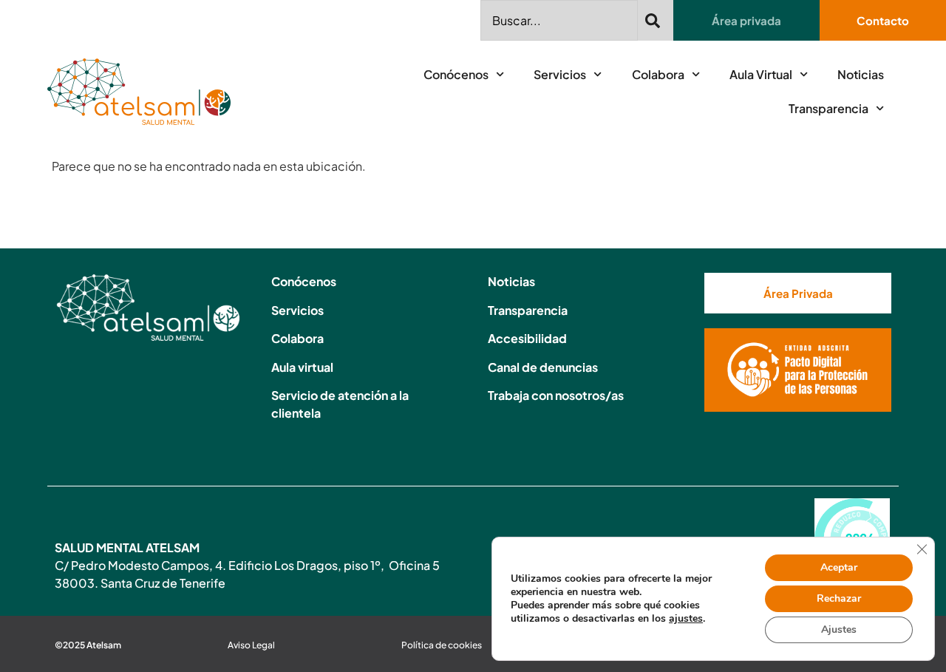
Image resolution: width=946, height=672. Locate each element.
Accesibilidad (527, 338)
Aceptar (838, 567)
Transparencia (828, 108)
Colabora (658, 74)
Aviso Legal (251, 645)
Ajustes (839, 629)
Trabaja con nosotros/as (556, 395)
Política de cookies (441, 645)
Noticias (860, 74)
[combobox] (559, 20)
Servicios (560, 74)
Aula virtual (302, 367)
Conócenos (456, 74)
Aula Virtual (760, 74)
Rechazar (839, 598)
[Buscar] (655, 20)
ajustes (686, 618)
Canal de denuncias (543, 367)
